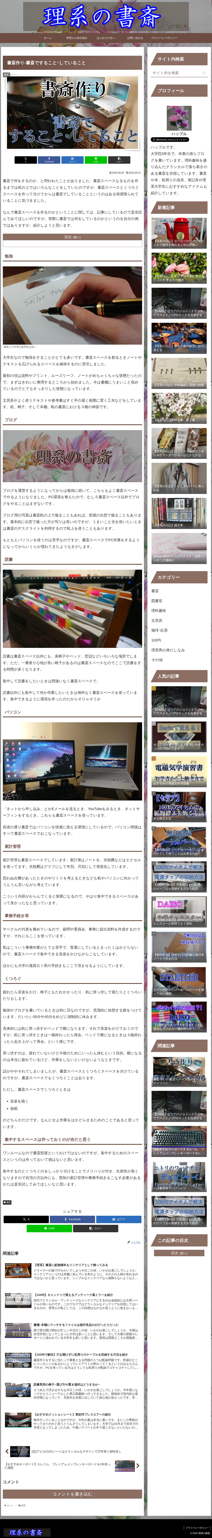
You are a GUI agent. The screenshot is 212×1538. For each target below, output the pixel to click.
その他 (157, 660)
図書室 (156, 601)
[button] (119, 160)
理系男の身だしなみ (168, 650)
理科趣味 (158, 611)
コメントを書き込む (72, 1494)
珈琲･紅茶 (159, 630)
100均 (156, 640)
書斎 (8, 1202)
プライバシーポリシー (197, 1527)
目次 (68, 237)
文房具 (156, 620)
